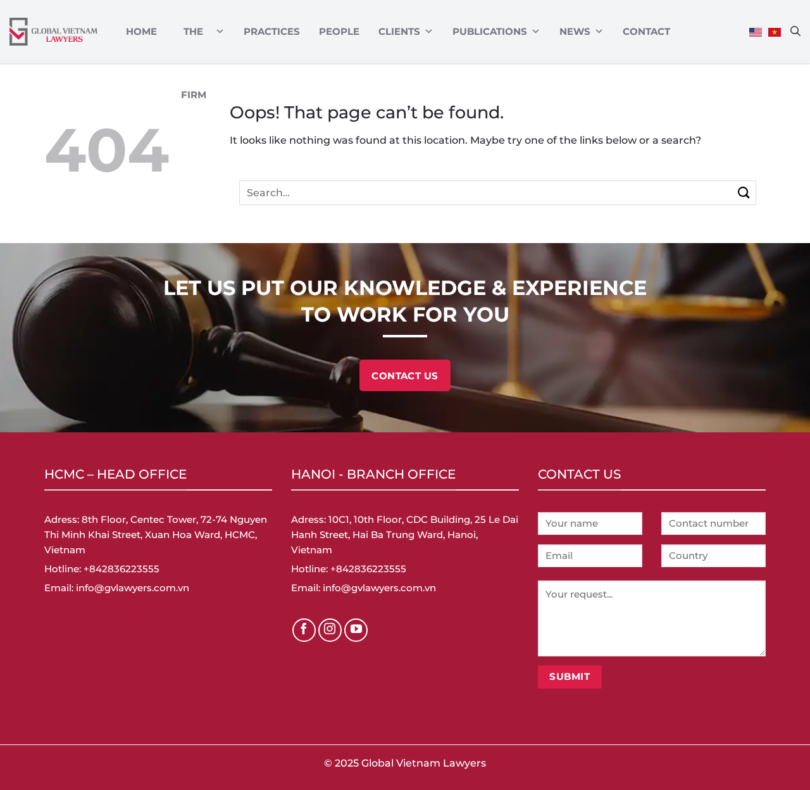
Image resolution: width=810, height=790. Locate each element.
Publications (489, 31)
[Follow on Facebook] (304, 630)
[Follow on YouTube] (356, 630)
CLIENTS (399, 31)
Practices (272, 31)
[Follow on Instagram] (330, 630)
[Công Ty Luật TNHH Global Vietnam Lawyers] (53, 32)
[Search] (795, 31)
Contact (646, 31)
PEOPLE (339, 31)
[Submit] (744, 192)
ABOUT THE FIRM (193, 31)
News (574, 31)
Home (141, 31)
